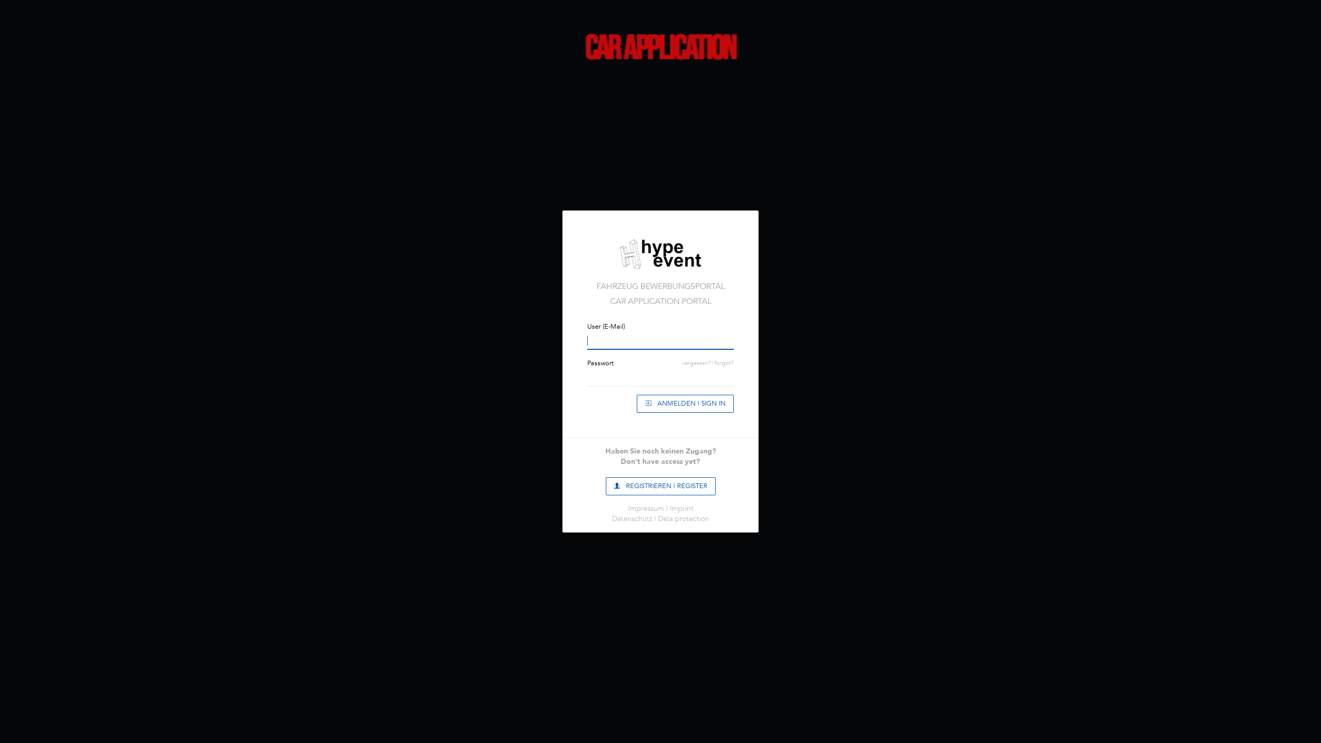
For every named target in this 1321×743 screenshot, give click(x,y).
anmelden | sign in (688, 403)
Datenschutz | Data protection (660, 519)
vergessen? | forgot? (708, 363)
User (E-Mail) (606, 326)
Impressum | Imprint (661, 508)
